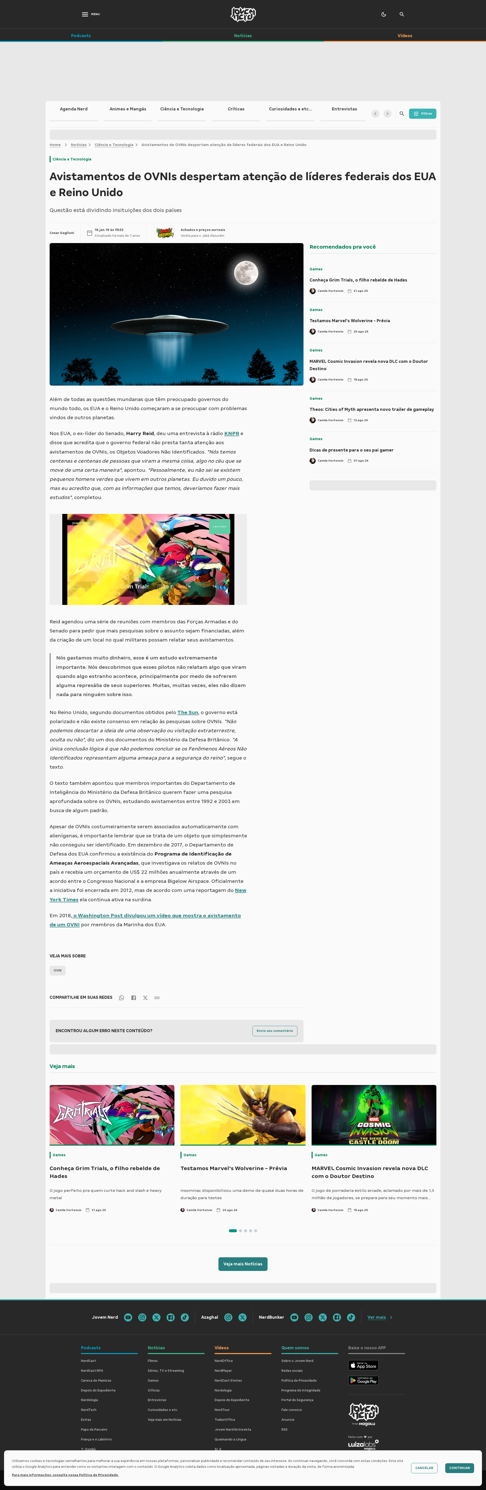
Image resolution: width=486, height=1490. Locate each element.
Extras (86, 1420)
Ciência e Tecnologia (114, 145)
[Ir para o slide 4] (250, 1230)
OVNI (58, 970)
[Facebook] (134, 997)
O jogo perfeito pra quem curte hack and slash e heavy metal (106, 1194)
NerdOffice (224, 1361)
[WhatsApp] (121, 997)
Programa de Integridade (300, 1390)
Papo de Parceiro (94, 1429)
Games (316, 269)
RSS (284, 1429)
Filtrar (426, 113)
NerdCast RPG (92, 1371)
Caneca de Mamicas (96, 1380)
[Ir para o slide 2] (240, 1230)
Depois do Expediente (98, 1390)
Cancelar (424, 1468)
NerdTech (88, 1410)
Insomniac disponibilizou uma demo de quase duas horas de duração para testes (241, 1194)
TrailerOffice (225, 1420)
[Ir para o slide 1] (233, 1230)
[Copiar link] (157, 997)
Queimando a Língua (230, 1439)
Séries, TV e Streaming (166, 1371)
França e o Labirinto (96, 1439)
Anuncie (287, 1420)
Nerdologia (89, 1400)
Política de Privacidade (299, 1380)
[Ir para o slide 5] (255, 1230)
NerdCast (88, 1361)
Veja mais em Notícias (164, 1420)
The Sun (187, 712)
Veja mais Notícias (243, 1264)
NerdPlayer (223, 1371)
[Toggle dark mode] (384, 14)
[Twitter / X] (145, 998)
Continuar (459, 1468)
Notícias (79, 145)
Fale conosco (291, 1410)
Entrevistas (157, 1400)
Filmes (153, 1361)
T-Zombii (88, 1449)
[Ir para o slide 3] (245, 1230)
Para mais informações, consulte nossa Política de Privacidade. (65, 1475)
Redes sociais (292, 1371)
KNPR (231, 433)
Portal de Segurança (297, 1400)
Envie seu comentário (275, 1031)
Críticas (154, 1390)
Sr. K (218, 1449)
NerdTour (222, 1410)
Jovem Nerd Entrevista (233, 1429)
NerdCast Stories (228, 1380)
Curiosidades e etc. (163, 1410)
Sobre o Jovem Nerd (297, 1361)
